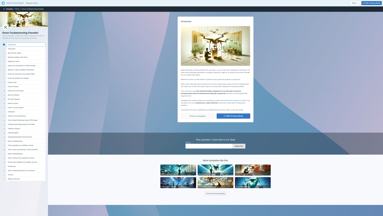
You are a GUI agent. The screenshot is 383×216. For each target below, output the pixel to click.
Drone (17, 9)
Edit (372, 3)
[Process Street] (2, 3)
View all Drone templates (215, 194)
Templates (9, 9)
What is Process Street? (15, 3)
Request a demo (32, 3)
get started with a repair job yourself (233, 100)
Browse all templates (198, 116)
